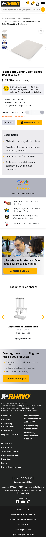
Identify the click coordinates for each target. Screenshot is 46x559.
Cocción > (5, 419)
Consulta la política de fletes (29, 92)
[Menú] (42, 3)
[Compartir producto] (41, 31)
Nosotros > (6, 443)
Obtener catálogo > (16, 378)
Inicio (4, 18)
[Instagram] (28, 501)
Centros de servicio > (10, 455)
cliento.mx (30, 534)
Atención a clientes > (10, 451)
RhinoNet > (6, 459)
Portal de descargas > (11, 467)
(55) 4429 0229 (16, 487)
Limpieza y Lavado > (10, 434)
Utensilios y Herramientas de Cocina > (32, 435)
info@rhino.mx (37, 487)
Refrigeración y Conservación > (31, 427)
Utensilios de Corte (16, 21)
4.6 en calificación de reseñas (23, 193)
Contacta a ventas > (20, 270)
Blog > (4, 463)
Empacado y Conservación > (8, 425)
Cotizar (10, 122)
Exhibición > (6, 430)
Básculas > (6, 415)
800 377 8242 (24, 490)
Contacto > (6, 447)
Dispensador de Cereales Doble (23, 326)
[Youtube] (23, 501)
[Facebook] (17, 501)
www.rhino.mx (23, 509)
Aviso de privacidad (23, 529)
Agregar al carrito (31, 122)
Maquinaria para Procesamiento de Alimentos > (32, 418)
